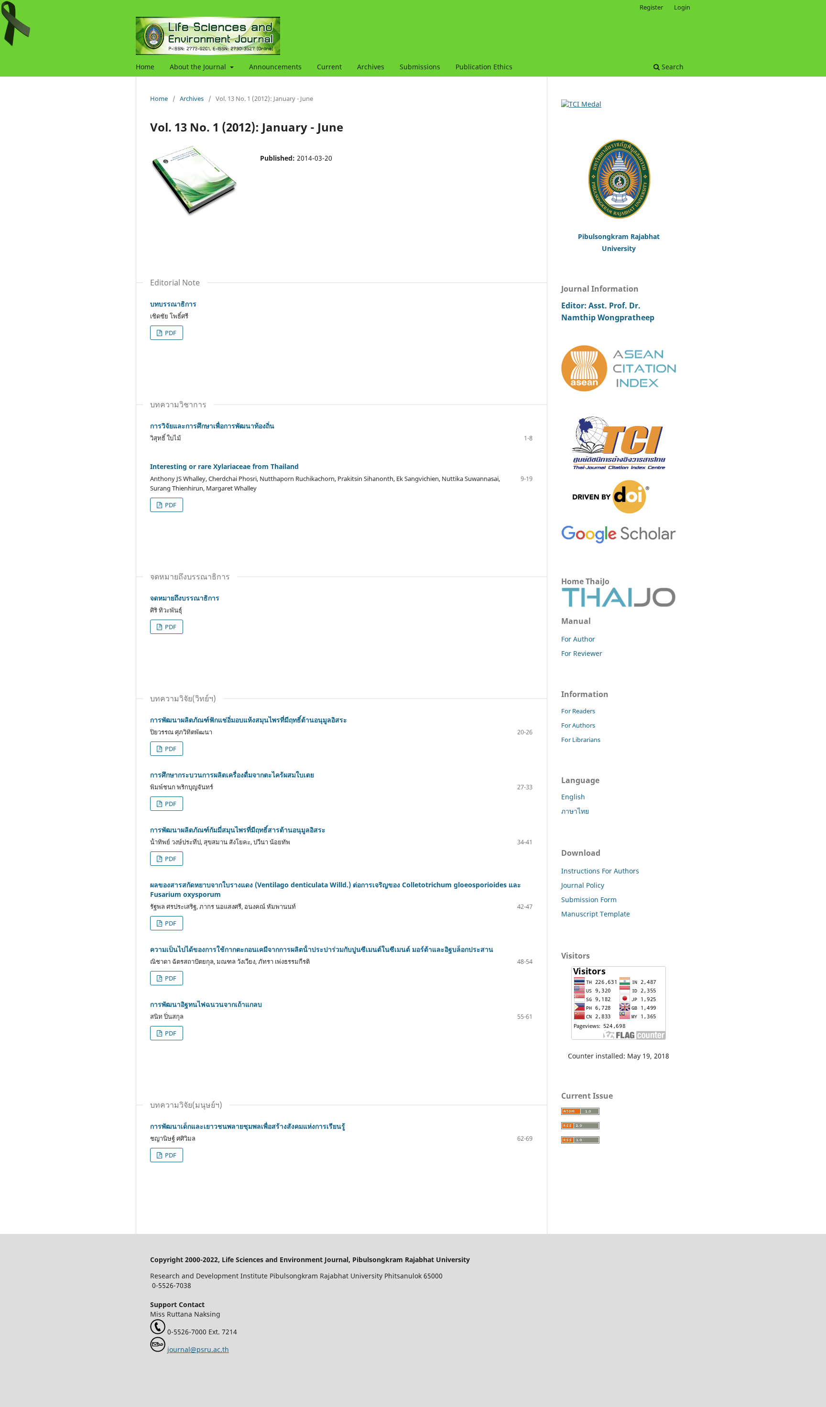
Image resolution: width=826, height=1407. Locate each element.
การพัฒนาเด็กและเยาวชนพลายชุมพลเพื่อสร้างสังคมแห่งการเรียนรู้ (247, 1126)
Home (145, 66)
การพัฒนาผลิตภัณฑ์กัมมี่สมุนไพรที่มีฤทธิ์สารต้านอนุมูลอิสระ (238, 829)
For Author (578, 639)
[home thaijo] (618, 604)
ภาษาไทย (575, 811)
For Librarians (580, 739)
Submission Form (589, 899)
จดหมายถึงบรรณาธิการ (184, 597)
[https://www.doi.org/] (611, 510)
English (573, 796)
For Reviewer (581, 653)
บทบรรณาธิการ (173, 303)
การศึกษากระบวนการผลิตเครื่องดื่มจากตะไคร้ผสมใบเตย (232, 774)
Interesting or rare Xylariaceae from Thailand (224, 466)
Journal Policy (582, 885)
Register (651, 7)
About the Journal (199, 66)
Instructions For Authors (600, 870)
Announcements (275, 66)
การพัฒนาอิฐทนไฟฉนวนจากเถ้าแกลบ (206, 1004)
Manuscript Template (595, 913)
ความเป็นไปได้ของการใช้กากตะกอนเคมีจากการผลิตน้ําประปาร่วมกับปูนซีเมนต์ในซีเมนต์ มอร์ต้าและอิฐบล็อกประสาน (321, 949)
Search (672, 66)
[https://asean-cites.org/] (618, 388)
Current (329, 66)
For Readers (578, 711)
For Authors (578, 725)
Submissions (420, 66)
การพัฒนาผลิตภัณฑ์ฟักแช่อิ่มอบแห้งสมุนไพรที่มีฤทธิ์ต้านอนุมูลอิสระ (248, 719)
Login (682, 7)
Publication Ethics (484, 66)
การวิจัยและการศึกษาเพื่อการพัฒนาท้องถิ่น (212, 425)
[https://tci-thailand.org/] (618, 475)
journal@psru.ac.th (198, 1349)
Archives (370, 66)
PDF (169, 332)
